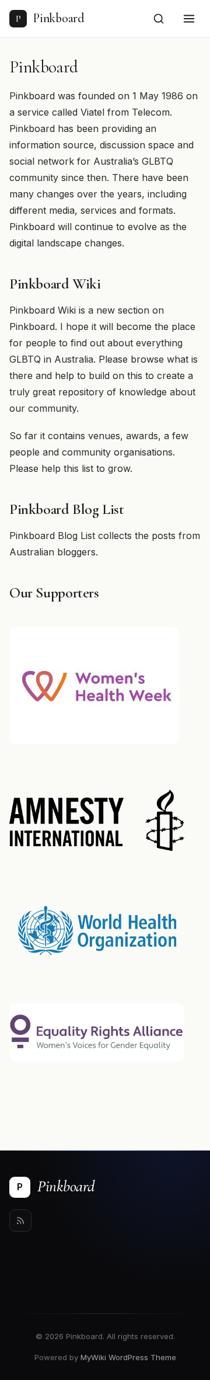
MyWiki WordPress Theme (128, 1357)
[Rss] (20, 1220)
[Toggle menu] (189, 18)
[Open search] (158, 18)
